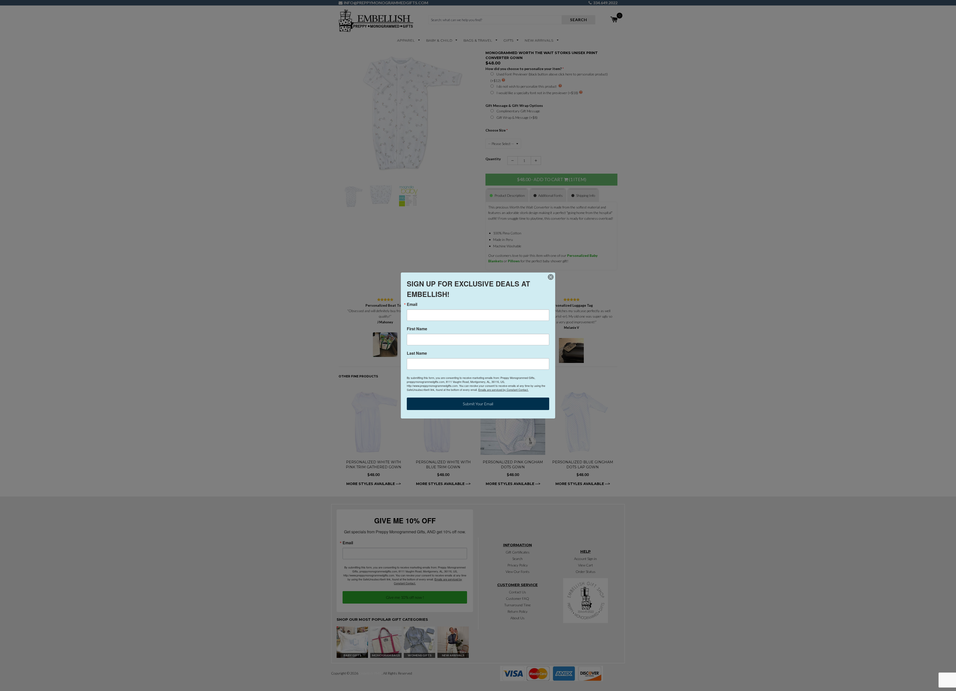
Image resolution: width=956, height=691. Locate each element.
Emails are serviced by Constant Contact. (503, 390)
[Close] (551, 277)
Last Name (417, 353)
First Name (417, 329)
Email (412, 304)
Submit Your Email (478, 403)
